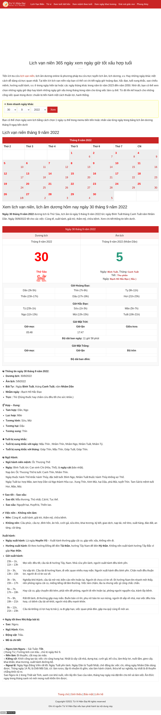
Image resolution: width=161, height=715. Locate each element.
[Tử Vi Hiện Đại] (14, 4)
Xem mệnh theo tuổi (82, 4)
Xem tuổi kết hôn (62, 4)
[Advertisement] (80, 35)
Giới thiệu (76, 694)
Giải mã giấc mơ (127, 4)
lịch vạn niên (27, 76)
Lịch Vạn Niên (37, 4)
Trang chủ (63, 694)
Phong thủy (142, 4)
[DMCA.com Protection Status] (8, 712)
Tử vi (48, 4)
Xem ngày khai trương (105, 4)
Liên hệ (99, 694)
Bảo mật (88, 694)
